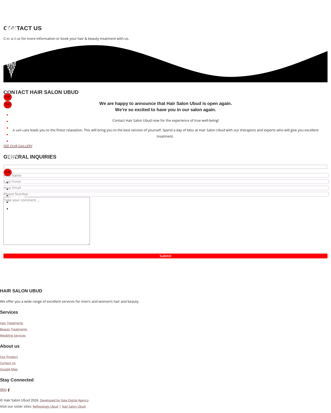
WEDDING (17, 115)
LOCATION (17, 128)
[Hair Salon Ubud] (11, 166)
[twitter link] (5, 390)
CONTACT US (18, 135)
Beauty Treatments (13, 329)
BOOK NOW (18, 141)
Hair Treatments (11, 323)
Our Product (9, 357)
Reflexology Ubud (45, 406)
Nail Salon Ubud (74, 406)
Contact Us (8, 363)
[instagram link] (1, 390)
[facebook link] (8, 390)
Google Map (9, 369)
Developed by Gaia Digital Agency (64, 400)
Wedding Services (13, 335)
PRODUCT (16, 122)
